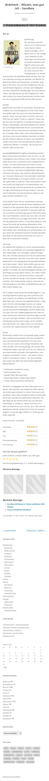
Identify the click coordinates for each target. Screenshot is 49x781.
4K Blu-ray (6, 681)
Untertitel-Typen (10, 593)
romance (7, 758)
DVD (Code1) (7, 701)
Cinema (7, 568)
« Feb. (5, 667)
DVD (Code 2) (9, 562)
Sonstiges (7, 576)
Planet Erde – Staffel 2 (36, 530)
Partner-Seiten (8, 607)
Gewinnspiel (7, 710)
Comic (5, 693)
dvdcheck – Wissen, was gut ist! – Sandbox (24, 6)
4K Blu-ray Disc (9, 551)
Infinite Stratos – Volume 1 (12, 630)
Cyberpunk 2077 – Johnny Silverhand (16, 624)
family (31, 758)
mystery (16, 758)
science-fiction (9, 755)
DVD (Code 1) (9, 565)
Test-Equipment (8, 596)
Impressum (8, 605)
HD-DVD (7, 573)
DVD (21, 515)
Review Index (7, 545)
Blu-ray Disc (8, 548)
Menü (24, 19)
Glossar (5, 582)
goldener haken (9, 762)
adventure (36, 751)
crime (27, 751)
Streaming (8, 553)
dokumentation (17, 751)
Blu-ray (5, 687)
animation (28, 755)
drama (13, 748)
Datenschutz (8, 602)
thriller (7, 751)
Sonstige (6, 716)
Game (5, 707)
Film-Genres (8, 585)
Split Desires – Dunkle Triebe (13, 633)
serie (23, 758)
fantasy (19, 755)
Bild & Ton (7, 587)
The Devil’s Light (8, 636)
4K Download (9, 559)
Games (6, 570)
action (28, 748)
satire (40, 515)
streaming (30, 762)
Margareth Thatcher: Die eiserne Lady (16, 627)
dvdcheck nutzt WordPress (11, 777)
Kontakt (6, 599)
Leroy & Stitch (9, 530)
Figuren (5, 579)
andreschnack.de (10, 610)
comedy (31, 515)
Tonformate (8, 590)
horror (37, 755)
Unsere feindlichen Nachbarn (19, 510)
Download (8, 556)
